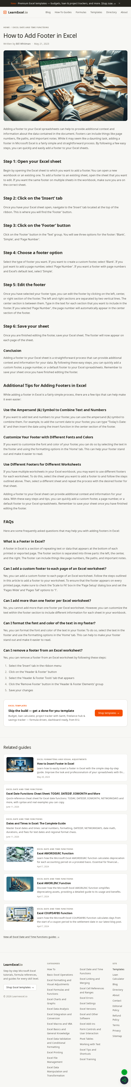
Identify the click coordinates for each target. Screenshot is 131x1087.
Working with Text (90, 1044)
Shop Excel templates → (20, 987)
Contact (117, 1000)
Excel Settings (88, 1003)
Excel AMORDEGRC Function (55, 853)
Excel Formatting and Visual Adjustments (62, 759)
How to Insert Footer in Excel (55, 763)
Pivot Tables (86, 1038)
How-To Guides (63, 12)
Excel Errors (86, 997)
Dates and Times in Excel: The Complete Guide (36, 823)
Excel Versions (88, 1008)
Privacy (117, 1030)
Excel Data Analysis (58, 1008)
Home (6, 27)
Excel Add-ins (87, 1023)
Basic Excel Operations (60, 974)
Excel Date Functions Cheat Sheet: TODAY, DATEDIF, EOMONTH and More (53, 793)
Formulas (81, 12)
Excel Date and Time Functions (31, 27)
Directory (111, 12)
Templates (96, 12)
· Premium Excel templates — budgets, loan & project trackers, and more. (65, 3)
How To (51, 969)
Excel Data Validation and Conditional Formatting (59, 1043)
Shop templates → (108, 713)
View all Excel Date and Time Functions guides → (31, 937)
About (124, 12)
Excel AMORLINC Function (54, 883)
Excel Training (88, 1059)
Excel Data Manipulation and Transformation (57, 1071)
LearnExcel (18, 12)
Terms (116, 1025)
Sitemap (117, 1036)
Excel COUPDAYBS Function (54, 913)
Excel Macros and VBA (59, 1023)
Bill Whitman (23, 43)
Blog (48, 12)
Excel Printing (55, 1052)
